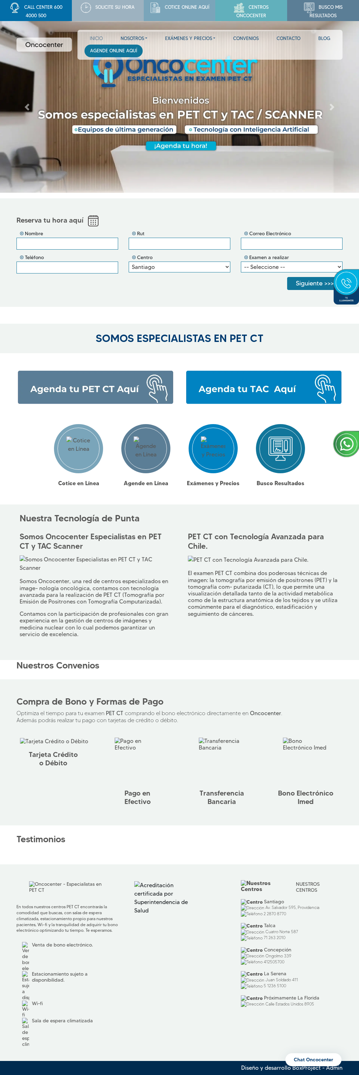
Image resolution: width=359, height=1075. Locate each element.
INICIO (96, 38)
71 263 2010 (274, 937)
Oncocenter (44, 44)
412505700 (274, 961)
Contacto (288, 38)
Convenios (246, 38)
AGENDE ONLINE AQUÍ (113, 50)
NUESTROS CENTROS (308, 887)
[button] (27, 107)
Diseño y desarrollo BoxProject (281, 1067)
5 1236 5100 (275, 985)
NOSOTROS (132, 38)
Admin (334, 1067)
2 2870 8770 (275, 913)
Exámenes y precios (188, 38)
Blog (324, 38)
